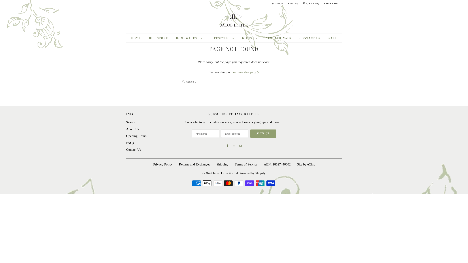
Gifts (248, 38)
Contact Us (309, 38)
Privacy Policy (163, 164)
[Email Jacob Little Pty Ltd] (240, 146)
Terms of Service (246, 164)
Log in (293, 3)
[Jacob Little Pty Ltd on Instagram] (234, 146)
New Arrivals (278, 38)
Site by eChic (306, 164)
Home (136, 38)
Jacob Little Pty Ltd (225, 173)
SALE (333, 38)
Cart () (312, 3)
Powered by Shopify (252, 173)
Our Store (158, 38)
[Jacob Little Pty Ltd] (234, 21)
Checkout (332, 3)
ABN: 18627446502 (277, 164)
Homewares (187, 38)
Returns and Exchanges (194, 164)
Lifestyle (221, 38)
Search (278, 3)
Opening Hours (136, 136)
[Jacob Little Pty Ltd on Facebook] (227, 146)
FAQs (130, 143)
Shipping (222, 164)
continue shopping (244, 72)
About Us (132, 129)
